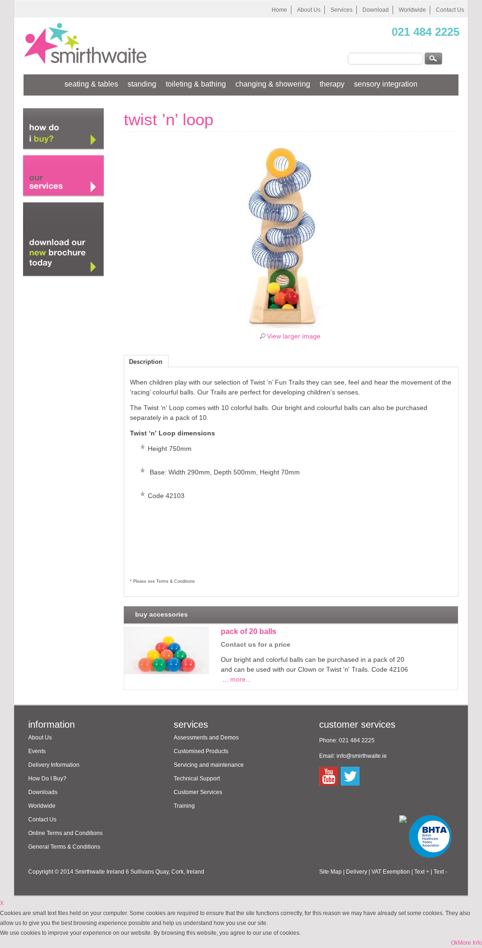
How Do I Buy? (47, 778)
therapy (332, 84)
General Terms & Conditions (64, 847)
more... (240, 679)
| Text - (439, 871)
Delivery (356, 871)
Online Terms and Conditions (65, 833)
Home (279, 10)
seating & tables (91, 84)
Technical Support (197, 778)
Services (341, 10)
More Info (470, 943)
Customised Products (201, 751)
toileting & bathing (196, 84)
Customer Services (198, 792)
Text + (421, 871)
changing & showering (272, 84)
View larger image (294, 336)
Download (375, 10)
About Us (309, 10)
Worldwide (412, 10)
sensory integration (386, 84)
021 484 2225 (425, 31)
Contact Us (450, 10)
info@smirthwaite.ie (362, 756)
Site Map (330, 871)
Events (37, 751)
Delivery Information (54, 765)
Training (184, 806)
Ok (454, 943)
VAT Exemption (390, 871)
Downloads (42, 792)
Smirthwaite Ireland (99, 871)
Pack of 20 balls (248, 631)
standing (142, 84)
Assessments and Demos (206, 737)
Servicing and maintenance (209, 765)
